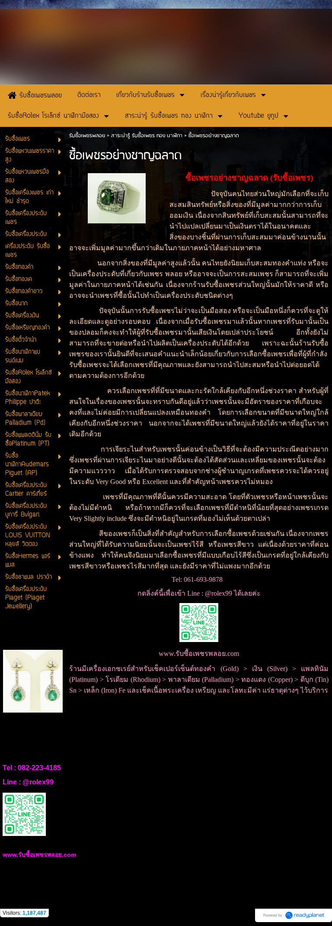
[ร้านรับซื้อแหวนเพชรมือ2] (117, 197)
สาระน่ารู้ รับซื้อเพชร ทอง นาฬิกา (146, 135)
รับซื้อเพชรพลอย (87, 135)
